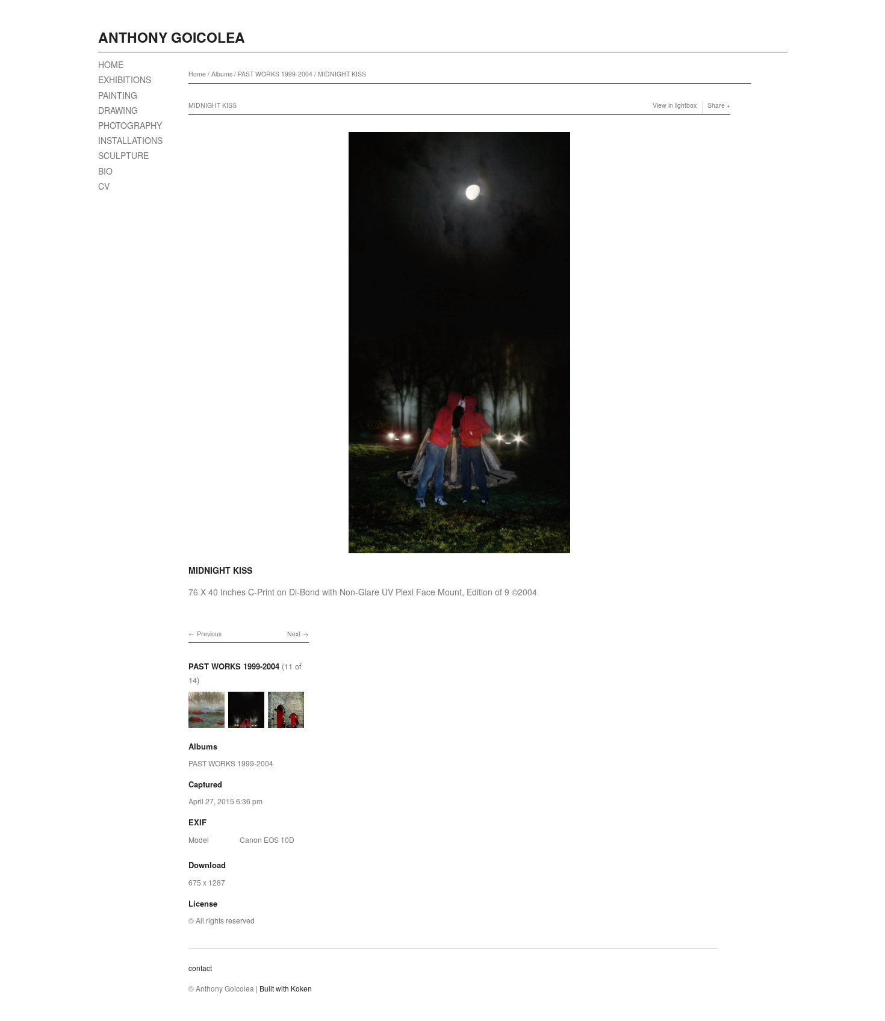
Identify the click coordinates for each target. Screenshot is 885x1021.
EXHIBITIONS (124, 79)
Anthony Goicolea (171, 37)
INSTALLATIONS (130, 140)
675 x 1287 (206, 882)
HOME (110, 64)
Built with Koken (285, 988)
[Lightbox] (459, 555)
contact (200, 968)
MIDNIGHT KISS (342, 73)
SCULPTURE (123, 155)
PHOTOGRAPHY (130, 125)
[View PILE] (286, 721)
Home (197, 73)
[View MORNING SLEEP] (206, 721)
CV (104, 186)
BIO (105, 171)
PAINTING (117, 95)
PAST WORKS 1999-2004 (275, 73)
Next (293, 633)
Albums (221, 73)
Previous (209, 633)
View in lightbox (675, 105)
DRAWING (118, 110)
